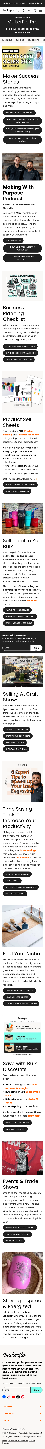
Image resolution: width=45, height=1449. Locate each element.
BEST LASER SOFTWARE (15, 893)
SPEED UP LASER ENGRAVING (17, 874)
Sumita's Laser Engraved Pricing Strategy (22, 139)
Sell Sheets (33, 40)
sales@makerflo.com (32, 1436)
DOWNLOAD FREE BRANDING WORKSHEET (22, 258)
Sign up (36, 649)
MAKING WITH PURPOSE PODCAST (20, 1227)
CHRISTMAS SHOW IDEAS (16, 749)
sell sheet (32, 600)
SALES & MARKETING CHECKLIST (19, 359)
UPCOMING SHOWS (14, 1240)
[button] (17, 10)
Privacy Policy (8, 1440)
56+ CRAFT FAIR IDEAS (15, 742)
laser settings (28, 850)
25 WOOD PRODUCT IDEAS (17, 997)
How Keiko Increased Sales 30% (19, 112)
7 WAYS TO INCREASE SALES (17, 610)
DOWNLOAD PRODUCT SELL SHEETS (20, 484)
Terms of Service (21, 1440)
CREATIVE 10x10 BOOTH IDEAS (18, 736)
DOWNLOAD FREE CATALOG (17, 491)
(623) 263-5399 (14, 1436)
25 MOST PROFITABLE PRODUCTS (19, 990)
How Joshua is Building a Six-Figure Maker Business (22, 120)
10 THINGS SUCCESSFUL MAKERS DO (21, 353)
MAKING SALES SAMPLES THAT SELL (20, 616)
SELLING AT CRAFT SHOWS (17, 729)
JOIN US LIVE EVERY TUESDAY (18, 1234)
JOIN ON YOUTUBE (13, 240)
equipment (22, 857)
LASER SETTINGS (12, 880)
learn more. (34, 1115)
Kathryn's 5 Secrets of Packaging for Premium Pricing (22, 130)
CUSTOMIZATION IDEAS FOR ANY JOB (21, 1003)
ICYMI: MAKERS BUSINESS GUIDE (19, 623)
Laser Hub (7, 40)
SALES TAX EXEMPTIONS (15, 1129)
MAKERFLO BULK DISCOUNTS (17, 1122)
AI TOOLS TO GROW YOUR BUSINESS (21, 887)
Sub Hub (20, 40)
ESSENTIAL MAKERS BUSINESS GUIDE (20, 346)
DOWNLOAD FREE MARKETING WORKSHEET (22, 248)
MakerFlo (21, 1429)
